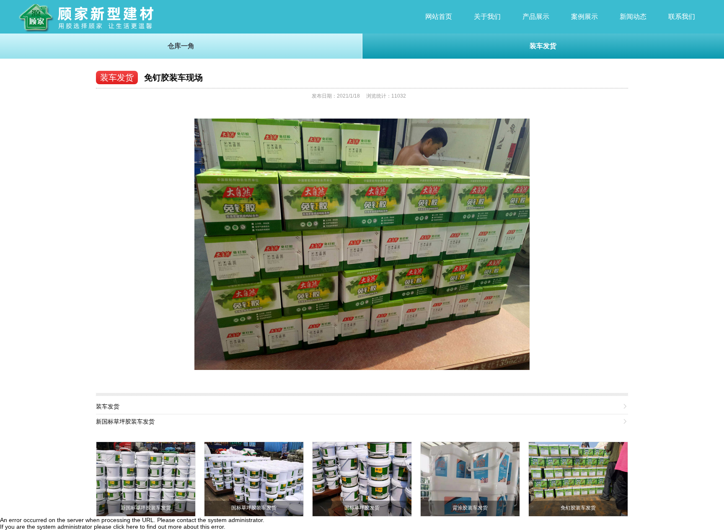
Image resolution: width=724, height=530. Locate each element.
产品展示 (535, 16)
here (132, 526)
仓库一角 (181, 45)
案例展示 (584, 16)
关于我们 (487, 16)
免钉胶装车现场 (173, 77)
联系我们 (681, 16)
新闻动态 (633, 16)
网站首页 (438, 16)
